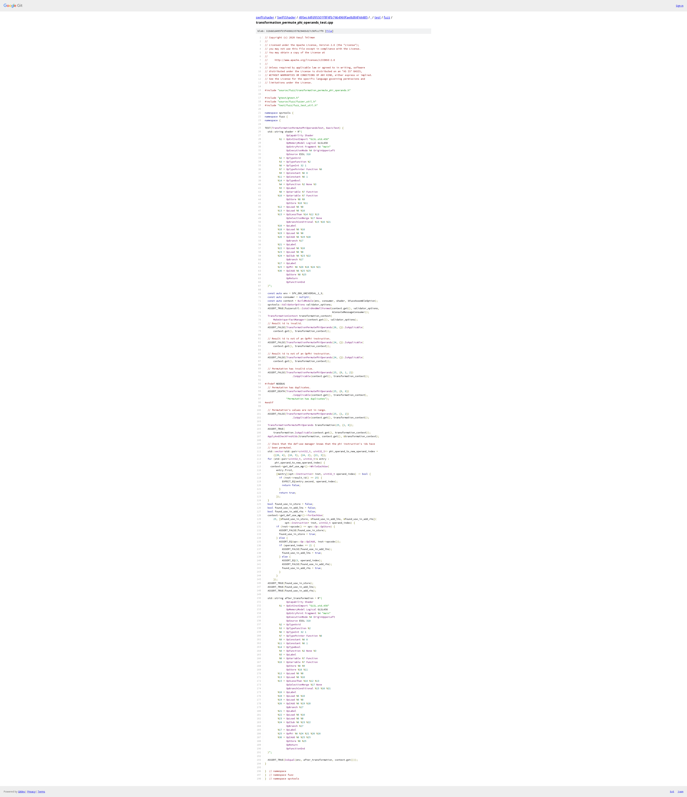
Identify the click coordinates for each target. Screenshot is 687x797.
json (680, 791)
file (329, 31)
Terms (41, 791)
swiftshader (265, 17)
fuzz (387, 17)
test (377, 17)
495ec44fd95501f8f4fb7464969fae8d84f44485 (333, 17)
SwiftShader (286, 17)
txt (672, 791)
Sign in (679, 5)
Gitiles (21, 791)
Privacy (31, 791)
